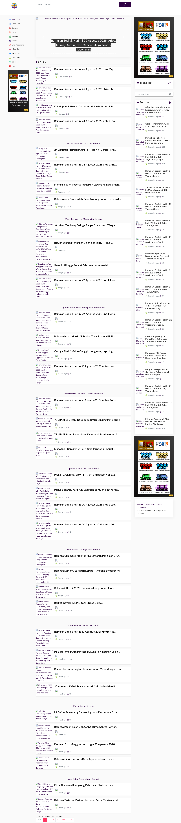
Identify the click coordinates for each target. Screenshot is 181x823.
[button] (43, 37)
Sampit (14, 28)
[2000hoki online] (23, 93)
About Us (140, 505)
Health (14, 66)
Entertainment (18, 45)
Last (70, 820)
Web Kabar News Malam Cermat (83, 779)
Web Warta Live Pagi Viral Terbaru (83, 549)
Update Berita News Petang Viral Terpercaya (83, 307)
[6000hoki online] (23, 98)
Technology (16, 53)
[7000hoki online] (13, 87)
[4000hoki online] (13, 98)
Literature (16, 57)
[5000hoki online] (23, 82)
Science (15, 62)
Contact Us (150, 505)
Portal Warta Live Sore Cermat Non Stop (83, 393)
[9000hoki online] (23, 87)
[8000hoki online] (13, 76)
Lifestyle (15, 49)
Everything (16, 19)
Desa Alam (16, 24)
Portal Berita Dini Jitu (83, 706)
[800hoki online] (13, 93)
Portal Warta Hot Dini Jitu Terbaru (83, 143)
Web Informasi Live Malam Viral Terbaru (83, 219)
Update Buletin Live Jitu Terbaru (83, 468)
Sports (14, 41)
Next (63, 820)
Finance (15, 36)
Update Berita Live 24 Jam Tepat (83, 625)
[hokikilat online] (23, 76)
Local (14, 32)
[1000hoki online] (13, 82)
